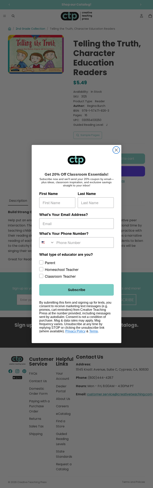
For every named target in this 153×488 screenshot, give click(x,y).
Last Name (87, 193)
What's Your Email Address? (63, 214)
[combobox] (46, 242)
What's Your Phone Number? (63, 233)
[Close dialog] (116, 150)
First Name (48, 193)
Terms (93, 331)
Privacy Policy (75, 331)
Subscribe (76, 290)
